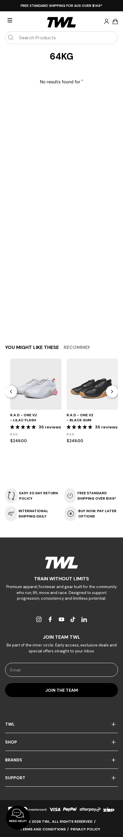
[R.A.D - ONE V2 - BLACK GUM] (92, 384)
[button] (23, 427)
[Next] (112, 392)
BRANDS (13, 760)
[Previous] (11, 392)
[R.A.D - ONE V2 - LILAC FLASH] (35, 384)
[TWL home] (61, 22)
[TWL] (61, 562)
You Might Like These (32, 347)
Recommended (82, 347)
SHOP (11, 742)
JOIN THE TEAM (61, 690)
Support (15, 777)
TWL (10, 724)
